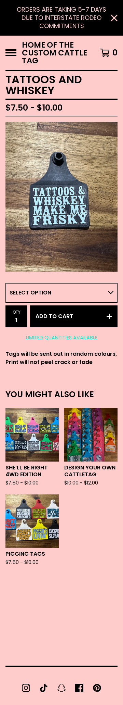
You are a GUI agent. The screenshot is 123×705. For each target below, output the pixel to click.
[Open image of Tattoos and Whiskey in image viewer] (61, 197)
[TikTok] (44, 688)
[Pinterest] (97, 688)
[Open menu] (10, 53)
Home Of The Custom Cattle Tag (54, 52)
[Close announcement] (114, 18)
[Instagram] (26, 688)
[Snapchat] (61, 688)
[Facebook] (79, 688)
